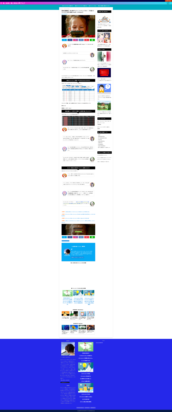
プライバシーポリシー (80, 407)
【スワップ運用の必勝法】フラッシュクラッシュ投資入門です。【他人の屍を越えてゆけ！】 (104, 81)
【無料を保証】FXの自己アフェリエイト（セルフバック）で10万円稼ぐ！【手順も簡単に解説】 (104, 26)
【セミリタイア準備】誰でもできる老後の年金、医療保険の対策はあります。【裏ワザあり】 (104, 114)
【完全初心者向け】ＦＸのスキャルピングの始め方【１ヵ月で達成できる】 (77, 211)
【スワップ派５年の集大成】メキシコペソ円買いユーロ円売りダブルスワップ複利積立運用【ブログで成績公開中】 (104, 65)
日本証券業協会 (100, 144)
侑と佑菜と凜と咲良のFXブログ (14, 3)
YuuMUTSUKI (67, 255)
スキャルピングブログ (65, 240)
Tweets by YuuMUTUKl (99, 342)
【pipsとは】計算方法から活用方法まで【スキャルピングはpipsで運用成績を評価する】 (104, 98)
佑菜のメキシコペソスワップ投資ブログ (81, 5)
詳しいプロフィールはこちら (77, 257)
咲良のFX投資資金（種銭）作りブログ (104, 5)
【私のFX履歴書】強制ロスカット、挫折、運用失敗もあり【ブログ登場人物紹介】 (104, 45)
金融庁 (99, 134)
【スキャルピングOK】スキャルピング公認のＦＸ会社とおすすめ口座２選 (77, 218)
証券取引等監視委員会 (101, 145)
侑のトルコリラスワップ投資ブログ (67, 5)
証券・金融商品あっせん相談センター (104, 147)
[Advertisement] (78, 275)
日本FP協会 (100, 139)
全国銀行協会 (100, 142)
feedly (79, 231)
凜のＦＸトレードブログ (92, 5)
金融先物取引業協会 (101, 136)
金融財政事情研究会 (101, 141)
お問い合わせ (168, 0)
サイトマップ (87, 407)
